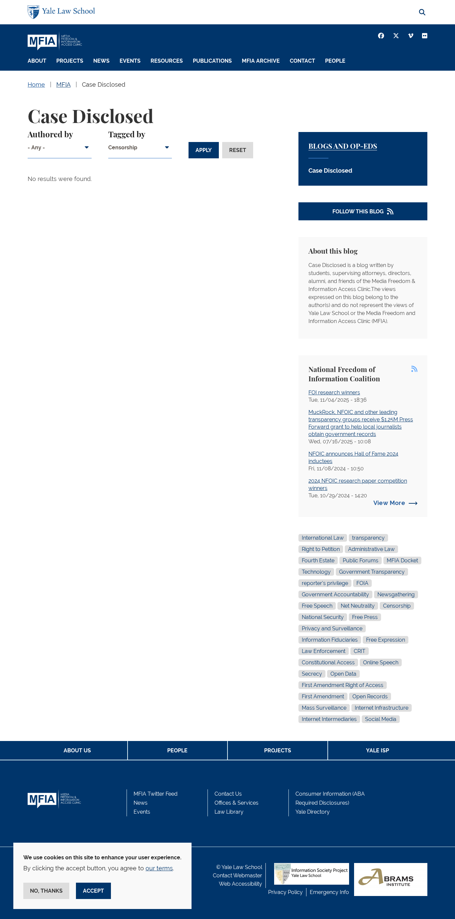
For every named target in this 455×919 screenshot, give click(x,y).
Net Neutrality (358, 606)
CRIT (359, 651)
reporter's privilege (325, 583)
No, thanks (46, 891)
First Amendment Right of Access (342, 685)
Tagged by (126, 135)
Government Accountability (335, 594)
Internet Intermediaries (329, 719)
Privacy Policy (285, 892)
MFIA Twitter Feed (156, 794)
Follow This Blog (358, 211)
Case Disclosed (103, 84)
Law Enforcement (323, 651)
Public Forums (360, 560)
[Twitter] (396, 36)
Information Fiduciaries (330, 640)
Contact (302, 61)
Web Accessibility (240, 884)
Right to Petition (321, 549)
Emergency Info (329, 892)
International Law (323, 538)
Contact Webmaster (237, 875)
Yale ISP (377, 750)
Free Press (365, 617)
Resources (167, 61)
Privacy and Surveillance (332, 628)
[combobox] (60, 150)
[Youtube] (424, 36)
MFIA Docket (402, 560)
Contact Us (228, 794)
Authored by (50, 135)
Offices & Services (236, 803)
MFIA (63, 84)
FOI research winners (334, 392)
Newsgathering (396, 594)
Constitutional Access (328, 662)
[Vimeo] (410, 36)
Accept (93, 891)
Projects (69, 61)
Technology (316, 572)
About (37, 61)
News (101, 61)
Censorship (397, 606)
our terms (159, 868)
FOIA (362, 583)
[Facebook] (381, 36)
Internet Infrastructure (381, 708)
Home (36, 84)
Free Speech (317, 606)
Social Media (380, 719)
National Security (323, 617)
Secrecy (312, 674)
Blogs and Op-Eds (342, 146)
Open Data (343, 674)
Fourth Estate (318, 560)
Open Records (370, 696)
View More (389, 502)
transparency (368, 538)
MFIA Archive (261, 61)
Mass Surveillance (324, 708)
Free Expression (385, 640)
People (335, 61)
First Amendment (323, 696)
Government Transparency (372, 572)
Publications (212, 61)
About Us (77, 750)
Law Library (229, 812)
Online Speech (380, 662)
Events (130, 61)
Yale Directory (312, 812)
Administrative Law (371, 549)
